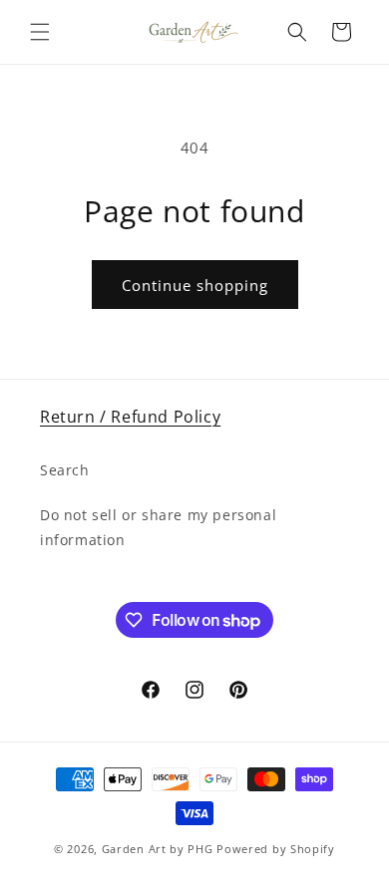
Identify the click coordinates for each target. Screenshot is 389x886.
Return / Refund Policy (130, 417)
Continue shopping (195, 285)
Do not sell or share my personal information (158, 527)
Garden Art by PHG (159, 848)
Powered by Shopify (275, 848)
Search (65, 469)
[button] (40, 32)
